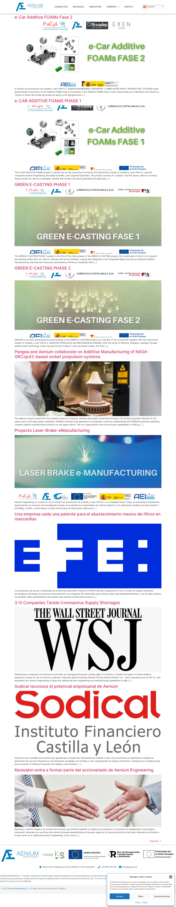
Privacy (138, 902)
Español (150, 7)
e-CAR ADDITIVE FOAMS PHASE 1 (48, 100)
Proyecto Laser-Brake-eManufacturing (52, 430)
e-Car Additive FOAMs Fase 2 (44, 17)
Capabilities (61, 7)
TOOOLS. (62, 888)
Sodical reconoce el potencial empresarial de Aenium (66, 686)
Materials (78, 7)
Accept (119, 896)
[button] (170, 877)
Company (111, 7)
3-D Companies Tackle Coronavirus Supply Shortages (67, 602)
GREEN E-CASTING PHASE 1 (42, 184)
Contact (128, 7)
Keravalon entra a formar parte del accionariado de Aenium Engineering (84, 769)
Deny (140, 896)
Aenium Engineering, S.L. (18, 888)
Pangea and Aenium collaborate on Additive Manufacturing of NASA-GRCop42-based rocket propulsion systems (82, 354)
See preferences (162, 896)
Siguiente (155, 841)
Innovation (95, 7)
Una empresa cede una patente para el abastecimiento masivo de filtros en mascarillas (88, 516)
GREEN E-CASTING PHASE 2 (43, 268)
